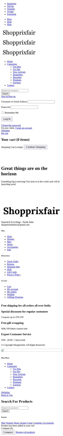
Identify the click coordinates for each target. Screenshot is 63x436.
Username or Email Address (14, 101)
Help (9, 22)
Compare (8, 432)
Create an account (23, 128)
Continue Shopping (35, 147)
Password (5, 107)
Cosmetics (37, 423)
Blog (9, 19)
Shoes (16, 423)
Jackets (23, 423)
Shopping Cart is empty (12, 147)
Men (3, 423)
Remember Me (11, 112)
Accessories (48, 423)
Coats (29, 423)
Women (9, 423)
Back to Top (7, 395)
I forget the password (11, 125)
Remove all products (25, 432)
